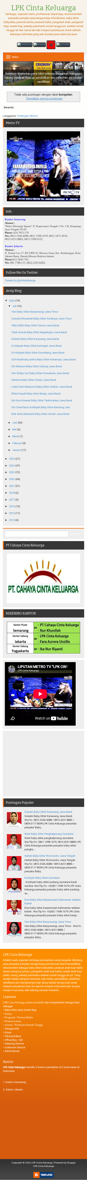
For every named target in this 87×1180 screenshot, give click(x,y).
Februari (17, 443)
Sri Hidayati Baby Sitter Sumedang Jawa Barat (38, 352)
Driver (8, 1032)
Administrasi (12, 1051)
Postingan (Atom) (27, 115)
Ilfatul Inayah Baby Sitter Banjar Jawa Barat (35, 393)
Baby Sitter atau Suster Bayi (20, 1009)
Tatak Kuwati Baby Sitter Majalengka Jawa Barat (39, 332)
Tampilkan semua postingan (44, 98)
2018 (12, 492)
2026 (12, 300)
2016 (12, 506)
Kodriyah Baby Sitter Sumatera (42, 877)
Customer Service (15, 1047)
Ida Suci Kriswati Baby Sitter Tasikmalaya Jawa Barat (41, 400)
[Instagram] (51, 45)
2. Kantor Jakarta (13, 1089)
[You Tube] (63, 45)
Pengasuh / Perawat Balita (19, 1017)
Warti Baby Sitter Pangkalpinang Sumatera (48, 833)
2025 (12, 458)
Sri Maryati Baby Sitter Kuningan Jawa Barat (36, 345)
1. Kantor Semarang (14, 1082)
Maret (16, 436)
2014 (12, 520)
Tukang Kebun (13, 1036)
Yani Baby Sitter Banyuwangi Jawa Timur (34, 311)
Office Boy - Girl (14, 1039)
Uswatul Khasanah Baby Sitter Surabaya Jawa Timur (41, 318)
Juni (15, 422)
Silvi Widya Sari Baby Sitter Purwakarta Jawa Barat (40, 373)
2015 (12, 513)
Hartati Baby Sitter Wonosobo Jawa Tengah (49, 855)
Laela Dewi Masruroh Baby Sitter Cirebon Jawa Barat (41, 386)
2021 (12, 485)
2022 (12, 479)
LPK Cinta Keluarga (42, 1162)
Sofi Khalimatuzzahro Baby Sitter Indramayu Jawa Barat (43, 359)
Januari (16, 450)
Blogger (71, 1162)
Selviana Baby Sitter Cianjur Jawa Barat (33, 379)
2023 (12, 472)
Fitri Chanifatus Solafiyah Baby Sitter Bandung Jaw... (41, 407)
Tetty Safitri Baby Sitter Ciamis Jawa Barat (35, 325)
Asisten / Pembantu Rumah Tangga (24, 1024)
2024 (12, 465)
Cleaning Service (14, 1043)
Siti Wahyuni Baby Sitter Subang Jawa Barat (36, 366)
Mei (14, 429)
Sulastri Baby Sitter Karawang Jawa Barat (35, 338)
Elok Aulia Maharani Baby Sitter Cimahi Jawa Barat (40, 413)
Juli (14, 306)
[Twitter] (39, 45)
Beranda (9, 107)
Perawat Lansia (13, 1021)
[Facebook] (25, 45)
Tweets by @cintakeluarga (20, 280)
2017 (12, 499)
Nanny (8, 1013)
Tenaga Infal (12, 1028)
